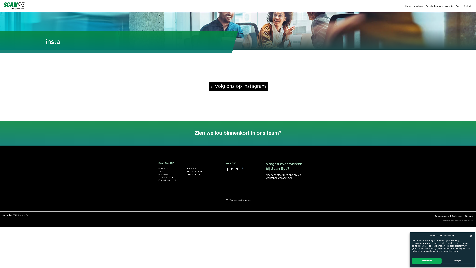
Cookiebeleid (457, 216)
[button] (471, 235)
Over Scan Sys (194, 175)
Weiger (457, 261)
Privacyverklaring (442, 216)
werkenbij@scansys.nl (279, 178)
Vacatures (192, 169)
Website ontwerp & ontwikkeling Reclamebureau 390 (458, 220)
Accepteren (427, 261)
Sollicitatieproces (195, 172)
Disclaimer (469, 216)
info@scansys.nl (168, 180)
